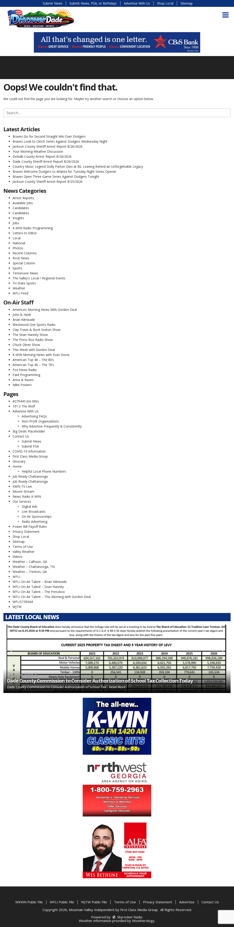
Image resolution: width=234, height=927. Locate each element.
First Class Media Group (30, 456)
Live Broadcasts (33, 511)
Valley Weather (24, 551)
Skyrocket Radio (129, 917)
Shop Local (165, 3)
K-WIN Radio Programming (33, 228)
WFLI (16, 576)
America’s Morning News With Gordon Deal (45, 309)
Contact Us (21, 436)
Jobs (16, 223)
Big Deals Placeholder (29, 431)
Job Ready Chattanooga (30, 476)
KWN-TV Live (22, 486)
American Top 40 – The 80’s (33, 360)
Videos (17, 556)
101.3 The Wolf (24, 406)
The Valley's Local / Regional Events (39, 278)
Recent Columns (25, 253)
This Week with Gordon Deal (34, 350)
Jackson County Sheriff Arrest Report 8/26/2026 (47, 146)
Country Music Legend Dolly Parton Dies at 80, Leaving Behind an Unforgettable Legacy (78, 166)
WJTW (17, 607)
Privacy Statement (26, 531)
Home (17, 466)
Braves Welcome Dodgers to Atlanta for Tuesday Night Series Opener (64, 171)
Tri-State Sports (24, 283)
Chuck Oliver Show (26, 344)
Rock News (21, 258)
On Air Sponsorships (37, 516)
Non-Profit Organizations (40, 421)
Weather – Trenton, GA (30, 571)
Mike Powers (22, 385)
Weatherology (143, 920)
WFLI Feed (20, 293)
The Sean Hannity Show (30, 334)
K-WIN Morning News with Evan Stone (41, 355)
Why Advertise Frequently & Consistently (52, 426)
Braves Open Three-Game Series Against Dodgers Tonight (56, 176)
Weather (19, 288)
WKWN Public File (29, 902)
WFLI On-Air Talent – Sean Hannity (38, 587)
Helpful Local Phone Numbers (44, 471)
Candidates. (21, 213)
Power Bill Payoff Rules (30, 526)
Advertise (186, 902)
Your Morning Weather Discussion (38, 151)
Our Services (22, 501)
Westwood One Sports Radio (34, 324)
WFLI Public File (62, 902)
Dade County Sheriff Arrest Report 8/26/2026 (46, 161)
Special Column (24, 263)
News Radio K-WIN (27, 496)
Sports (17, 268)
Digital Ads (29, 506)
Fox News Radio (25, 370)
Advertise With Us (137, 3)
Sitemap (187, 3)
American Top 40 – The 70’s (33, 365)
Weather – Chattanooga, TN (34, 566)
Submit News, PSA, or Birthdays (93, 3)
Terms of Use (23, 546)
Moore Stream (23, 491)
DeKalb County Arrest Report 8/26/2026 (42, 156)
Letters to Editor (25, 233)
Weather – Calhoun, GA (30, 561)
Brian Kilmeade (24, 319)
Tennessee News (25, 273)
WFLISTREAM (23, 602)
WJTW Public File (94, 902)
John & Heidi (22, 314)
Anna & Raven (23, 380)
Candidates (21, 208)
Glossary (19, 461)
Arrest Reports (23, 198)
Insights (18, 218)
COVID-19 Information (29, 451)
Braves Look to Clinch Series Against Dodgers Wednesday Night (60, 141)
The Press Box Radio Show (33, 339)
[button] (225, 15)
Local (17, 238)
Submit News (52, 3)
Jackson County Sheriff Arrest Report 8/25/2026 (47, 181)
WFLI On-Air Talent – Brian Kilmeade (40, 581)
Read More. (117, 687)
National (19, 243)
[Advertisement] (117, 42)
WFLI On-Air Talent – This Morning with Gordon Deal (52, 597)
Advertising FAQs (34, 416)
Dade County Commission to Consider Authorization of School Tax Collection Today (100, 680)
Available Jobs (23, 203)
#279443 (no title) (26, 401)
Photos (18, 248)
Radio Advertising (34, 521)
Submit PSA (30, 446)
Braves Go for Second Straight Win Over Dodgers (49, 136)
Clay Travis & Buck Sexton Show (37, 329)
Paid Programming (26, 375)
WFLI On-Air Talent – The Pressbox (39, 592)
